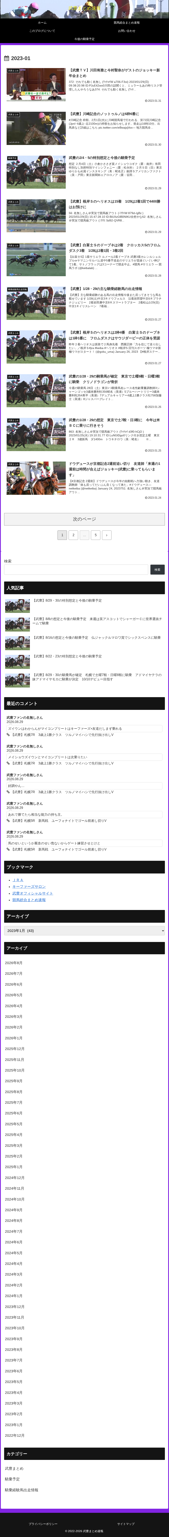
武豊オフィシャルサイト (32, 893)
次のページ (84, 519)
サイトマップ (126, 1524)
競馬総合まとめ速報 (29, 900)
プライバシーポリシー (43, 1524)
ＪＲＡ (17, 880)
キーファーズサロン (29, 887)
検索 (8, 561)
